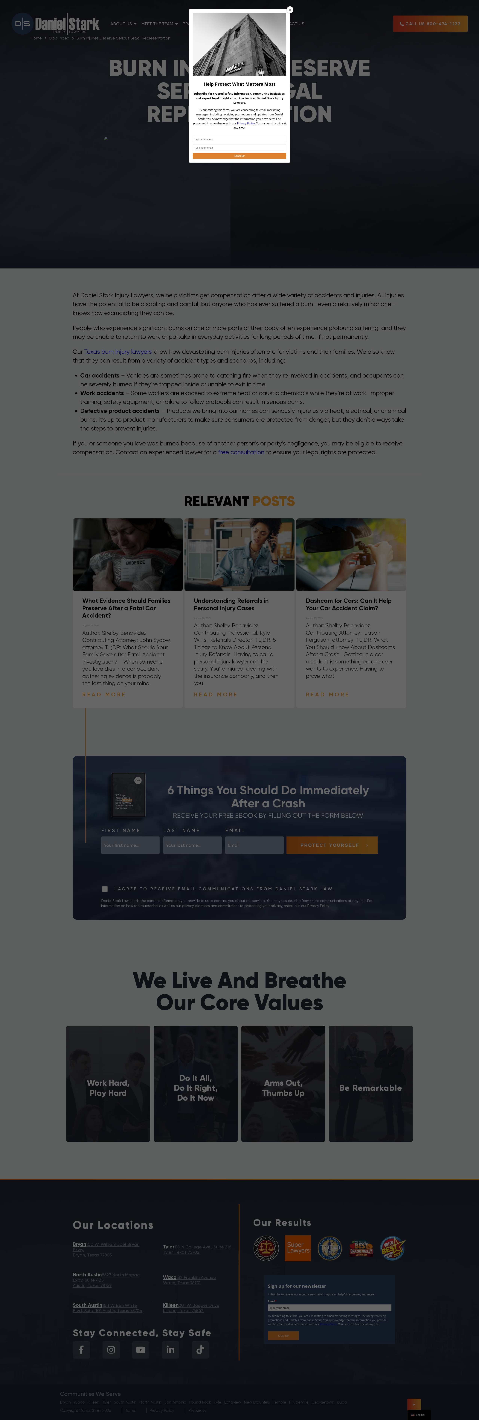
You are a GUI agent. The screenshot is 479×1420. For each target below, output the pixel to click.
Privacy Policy (246, 123)
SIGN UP (239, 156)
